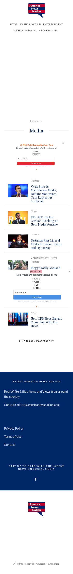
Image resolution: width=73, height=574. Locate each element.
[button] (36, 274)
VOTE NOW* (37, 297)
